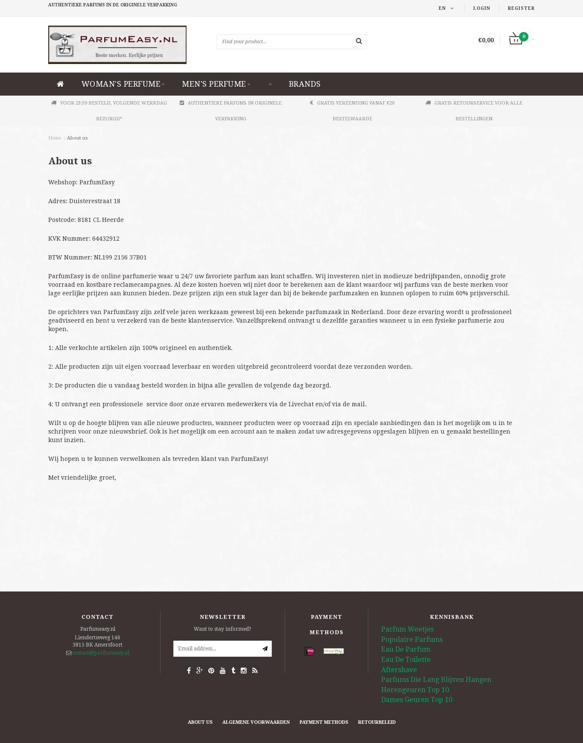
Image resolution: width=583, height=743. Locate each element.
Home (54, 138)
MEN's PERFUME (214, 83)
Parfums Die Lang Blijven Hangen (436, 680)
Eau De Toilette (406, 660)
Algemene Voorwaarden (256, 722)
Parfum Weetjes (407, 629)
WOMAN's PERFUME (121, 83)
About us (77, 138)
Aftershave (399, 670)
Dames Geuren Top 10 (416, 700)
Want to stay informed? (222, 629)
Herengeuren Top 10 (415, 690)
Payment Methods (324, 722)
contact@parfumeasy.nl (100, 653)
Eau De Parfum (405, 649)
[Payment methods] (310, 651)
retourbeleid (377, 722)
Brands (305, 83)
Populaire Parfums (412, 639)
